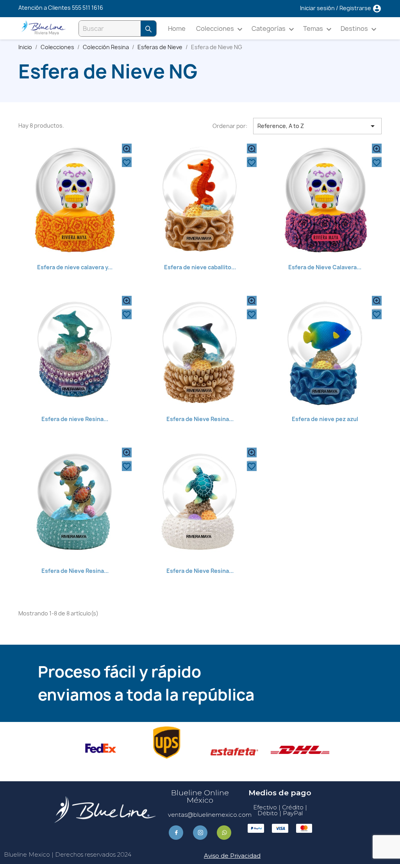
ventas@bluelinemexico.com (210, 814)
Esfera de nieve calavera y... (74, 267)
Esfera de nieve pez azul (325, 419)
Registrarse (355, 8)
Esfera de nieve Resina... (74, 419)
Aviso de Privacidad (232, 855)
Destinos (360, 29)
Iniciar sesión (318, 8)
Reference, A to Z (317, 126)
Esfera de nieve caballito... (200, 267)
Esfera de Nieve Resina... (200, 419)
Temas (318, 29)
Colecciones (220, 29)
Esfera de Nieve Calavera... (324, 267)
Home (177, 28)
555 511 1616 (87, 7)
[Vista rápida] (127, 148)
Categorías (274, 29)
